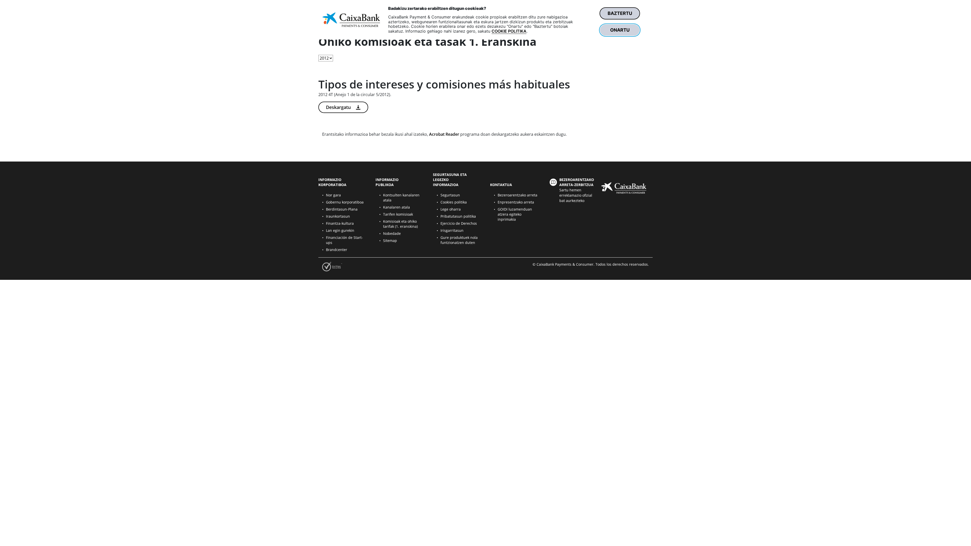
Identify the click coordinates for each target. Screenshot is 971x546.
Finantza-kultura (340, 223)
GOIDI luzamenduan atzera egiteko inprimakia (515, 214)
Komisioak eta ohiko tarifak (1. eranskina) (400, 224)
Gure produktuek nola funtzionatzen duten (459, 240)
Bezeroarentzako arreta (517, 195)
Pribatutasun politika (458, 216)
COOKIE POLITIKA (509, 31)
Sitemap (390, 240)
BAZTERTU (620, 13)
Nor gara (333, 195)
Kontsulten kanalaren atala (401, 197)
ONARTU (620, 30)
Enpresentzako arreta (516, 202)
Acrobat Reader (444, 134)
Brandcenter (336, 249)
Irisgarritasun (452, 230)
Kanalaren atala (396, 207)
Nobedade (392, 233)
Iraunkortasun (338, 216)
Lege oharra (450, 209)
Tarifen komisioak (398, 214)
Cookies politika (453, 202)
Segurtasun (450, 195)
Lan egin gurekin (340, 230)
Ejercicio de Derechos (458, 223)
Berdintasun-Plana (342, 209)
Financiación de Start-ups (344, 240)
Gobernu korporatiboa (345, 202)
